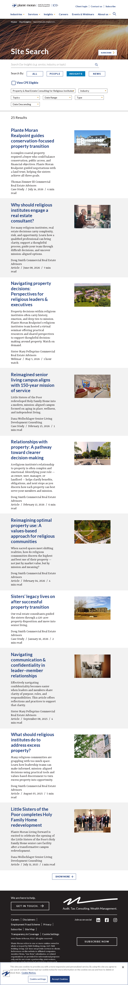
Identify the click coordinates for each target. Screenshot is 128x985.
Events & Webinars (83, 14)
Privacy (47, 924)
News (97, 73)
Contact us (96, 6)
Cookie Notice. (29, 973)
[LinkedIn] (98, 920)
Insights (48, 14)
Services (33, 14)
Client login (81, 6)
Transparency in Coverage (25, 934)
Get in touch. (27, 905)
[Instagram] (115, 920)
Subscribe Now (97, 941)
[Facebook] (107, 920)
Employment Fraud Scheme (25, 924)
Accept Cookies (60, 979)
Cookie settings (50, 934)
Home (14, 22)
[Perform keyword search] (96, 65)
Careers (63, 14)
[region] (64, 973)
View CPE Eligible (27, 82)
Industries (16, 14)
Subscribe (111, 6)
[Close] (123, 967)
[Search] (114, 14)
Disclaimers (29, 919)
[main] (64, 492)
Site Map (30, 929)
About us (103, 14)
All (34, 73)
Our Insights (25, 22)
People (55, 73)
